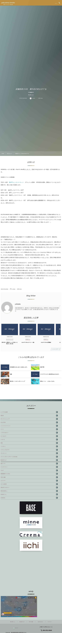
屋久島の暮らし (29, 490)
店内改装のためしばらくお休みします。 (19, 367)
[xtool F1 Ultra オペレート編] (28, 329)
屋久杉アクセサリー (29, 487)
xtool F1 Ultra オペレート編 (28, 342)
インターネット (29, 466)
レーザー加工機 (29, 412)
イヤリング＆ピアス (29, 449)
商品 (29, 442)
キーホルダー (29, 436)
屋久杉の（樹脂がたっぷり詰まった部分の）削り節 (10, 343)
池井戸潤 (42, 367)
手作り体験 (29, 477)
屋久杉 (29, 415)
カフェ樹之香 (29, 484)
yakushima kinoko (8, 3)
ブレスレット (29, 453)
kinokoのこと (29, 494)
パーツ (29, 429)
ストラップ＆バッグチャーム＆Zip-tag (29, 456)
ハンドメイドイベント (29, 425)
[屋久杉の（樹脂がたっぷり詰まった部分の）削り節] (9, 329)
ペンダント (29, 446)
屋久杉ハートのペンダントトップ (17, 381)
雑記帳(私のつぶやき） (29, 473)
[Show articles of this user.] (7, 307)
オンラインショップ (29, 418)
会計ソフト (29, 463)
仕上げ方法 (29, 422)
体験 (11, 374)
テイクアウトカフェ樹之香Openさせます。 (50, 374)
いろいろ (29, 439)
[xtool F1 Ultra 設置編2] (46, 329)
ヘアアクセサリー (29, 432)
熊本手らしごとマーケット (16, 182)
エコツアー (29, 480)
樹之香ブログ (29, 460)
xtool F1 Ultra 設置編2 (46, 342)
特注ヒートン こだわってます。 (47, 381)
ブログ (29, 470)
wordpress (29, 497)
